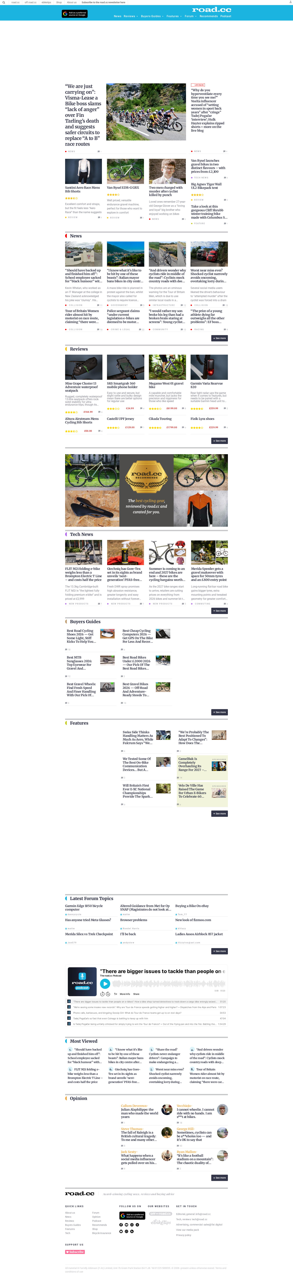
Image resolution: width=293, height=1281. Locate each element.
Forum (95, 1212)
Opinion (96, 1216)
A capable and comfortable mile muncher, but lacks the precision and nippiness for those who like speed (165, 397)
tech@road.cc (199, 1219)
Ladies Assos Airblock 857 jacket (199, 934)
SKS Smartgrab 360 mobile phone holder (122, 385)
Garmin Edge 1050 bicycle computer (84, 908)
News (68, 1216)
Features (70, 1229)
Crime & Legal (120, 329)
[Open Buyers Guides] (162, 16)
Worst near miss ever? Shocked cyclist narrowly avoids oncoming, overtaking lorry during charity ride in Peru (209, 277)
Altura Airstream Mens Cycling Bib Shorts (82, 420)
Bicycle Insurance (101, 1233)
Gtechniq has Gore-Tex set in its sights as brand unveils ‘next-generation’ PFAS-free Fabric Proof (124, 576)
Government (119, 305)
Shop (95, 1229)
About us (70, 1212)
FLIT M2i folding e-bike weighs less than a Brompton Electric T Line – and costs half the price (83, 574)
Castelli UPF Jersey (120, 419)
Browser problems (133, 920)
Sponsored (219, 759)
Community (160, 329)
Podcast (96, 1221)
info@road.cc (203, 1214)
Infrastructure (163, 305)
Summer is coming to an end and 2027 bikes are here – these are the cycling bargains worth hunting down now (167, 576)
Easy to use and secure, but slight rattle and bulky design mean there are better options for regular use (124, 397)
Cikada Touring (160, 419)
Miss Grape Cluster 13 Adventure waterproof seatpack (81, 387)
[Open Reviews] (137, 16)
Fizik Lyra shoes (202, 419)
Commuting (202, 604)
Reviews (69, 1221)
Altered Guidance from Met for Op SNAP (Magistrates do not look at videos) (145, 909)
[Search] (4, 3)
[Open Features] (181, 16)
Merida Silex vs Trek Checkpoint (89, 934)
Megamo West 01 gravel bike (166, 385)
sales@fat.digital (213, 1224)
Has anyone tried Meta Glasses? (88, 920)
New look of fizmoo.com (193, 920)
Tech (67, 1233)
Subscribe (76, 1252)
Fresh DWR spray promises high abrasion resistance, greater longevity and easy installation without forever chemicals (123, 594)
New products (78, 604)
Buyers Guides (73, 1225)
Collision (75, 305)
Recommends (99, 1225)
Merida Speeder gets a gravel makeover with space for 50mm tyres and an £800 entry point (209, 574)
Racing (199, 329)
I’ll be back (128, 934)
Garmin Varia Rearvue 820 (207, 385)
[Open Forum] (195, 16)
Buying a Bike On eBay (192, 906)
